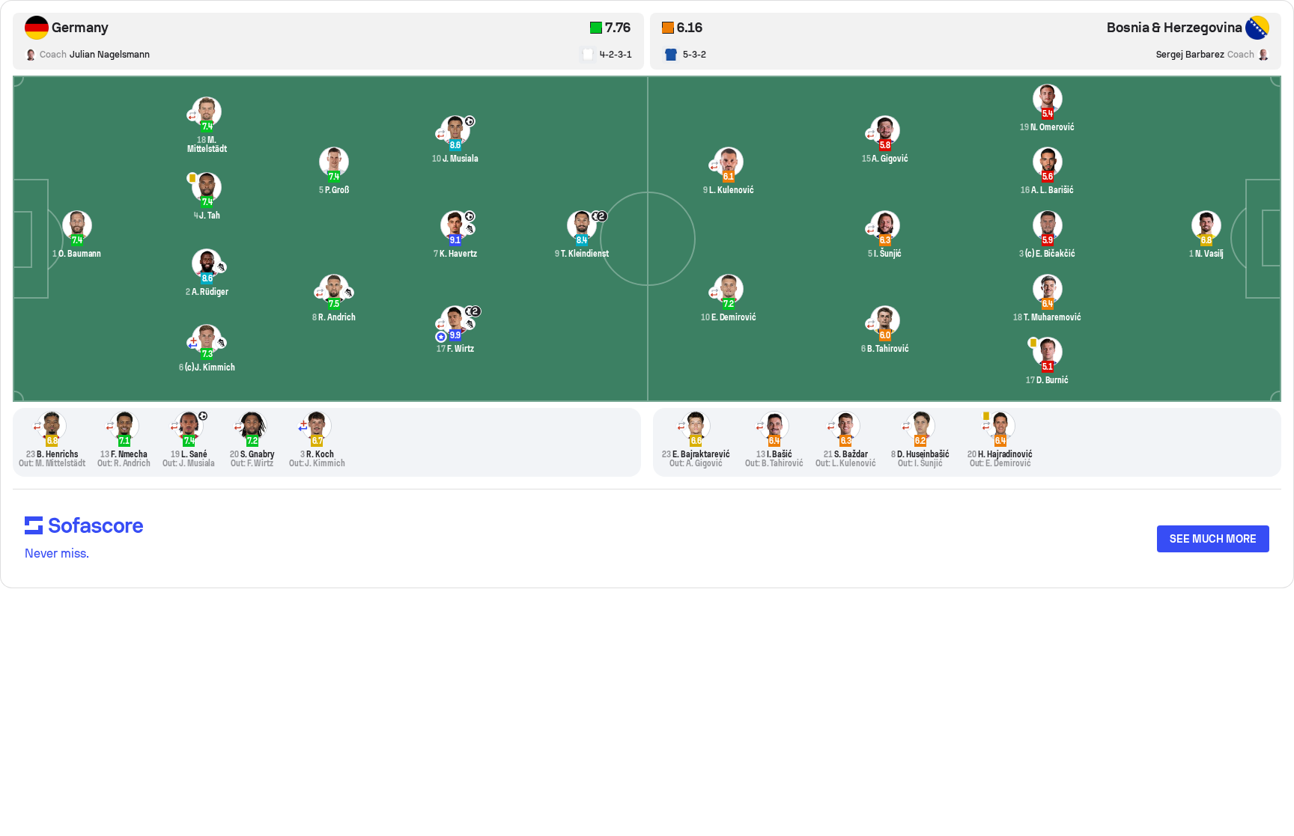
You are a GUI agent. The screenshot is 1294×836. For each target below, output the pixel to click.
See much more (1213, 539)
